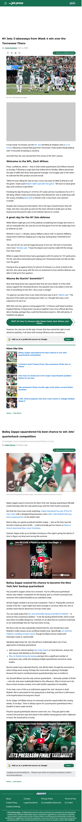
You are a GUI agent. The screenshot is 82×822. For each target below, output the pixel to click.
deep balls (28, 198)
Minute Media (15, 812)
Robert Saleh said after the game (40, 184)
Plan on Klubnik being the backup (23, 656)
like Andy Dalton (41, 650)
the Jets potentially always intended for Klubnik (48, 614)
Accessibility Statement (51, 803)
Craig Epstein (11, 48)
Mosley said (22, 248)
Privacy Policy (47, 799)
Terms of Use (70, 799)
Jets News (17, 413)
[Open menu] (5, 3)
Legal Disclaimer (31, 803)
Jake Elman (10, 445)
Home (8, 413)
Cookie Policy (11, 803)
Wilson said (63, 295)
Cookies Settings (13, 806)
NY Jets (38, 145)
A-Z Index (69, 803)
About (8, 799)
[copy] (19, 52)
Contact (27, 799)
